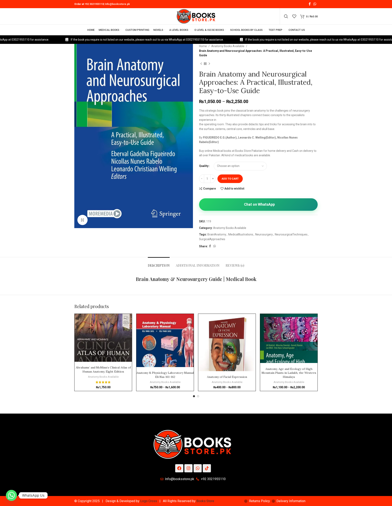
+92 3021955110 (94, 4)
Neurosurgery (264, 234)
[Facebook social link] (309, 4)
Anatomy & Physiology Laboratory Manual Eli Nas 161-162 (165, 375)
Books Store (205, 501)
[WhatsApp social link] (315, 4)
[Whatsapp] (198, 468)
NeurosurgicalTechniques (291, 234)
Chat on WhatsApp (259, 204)
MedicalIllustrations (240, 234)
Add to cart (230, 178)
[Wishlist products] (294, 16)
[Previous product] (201, 64)
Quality (203, 166)
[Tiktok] (207, 468)
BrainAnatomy (216, 234)
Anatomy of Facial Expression (227, 377)
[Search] (286, 16)
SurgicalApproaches (212, 239)
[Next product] (209, 64)
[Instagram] (188, 468)
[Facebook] (179, 468)
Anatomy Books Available (227, 46)
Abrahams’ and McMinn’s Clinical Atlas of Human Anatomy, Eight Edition (103, 369)
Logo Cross (148, 501)
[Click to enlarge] (82, 220)
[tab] (159, 263)
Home (203, 46)
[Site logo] (196, 16)
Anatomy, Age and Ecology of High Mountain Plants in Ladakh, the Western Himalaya (289, 373)
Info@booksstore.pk (117, 4)
